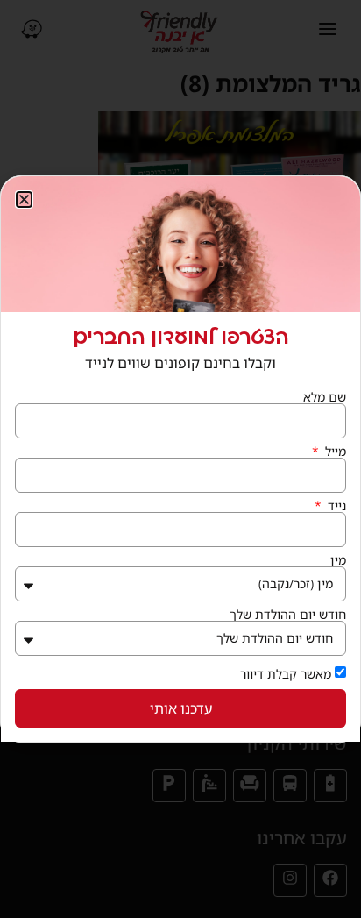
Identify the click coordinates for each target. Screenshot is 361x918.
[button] (24, 199)
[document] (180, 459)
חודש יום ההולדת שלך (288, 614)
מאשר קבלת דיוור (285, 673)
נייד (335, 506)
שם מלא (324, 397)
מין (338, 560)
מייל (334, 451)
